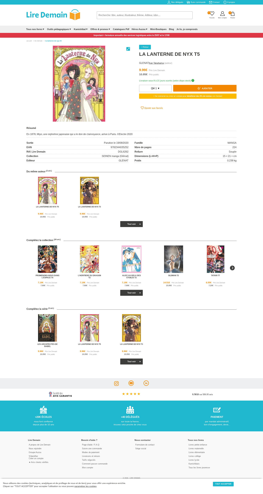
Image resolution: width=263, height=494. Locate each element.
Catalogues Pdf (121, 29)
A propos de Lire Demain (39, 445)
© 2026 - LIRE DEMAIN (131, 478)
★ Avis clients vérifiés (38, 462)
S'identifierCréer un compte (36, 457)
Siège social (140, 448)
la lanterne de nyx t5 (47, 207)
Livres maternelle (196, 448)
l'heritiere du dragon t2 (89, 276)
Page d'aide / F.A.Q (90, 445)
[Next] (232, 268)
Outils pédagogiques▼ (59, 29)
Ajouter (206, 88)
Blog (171, 29)
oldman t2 (173, 275)
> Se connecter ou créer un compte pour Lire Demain (187, 96)
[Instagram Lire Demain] (116, 385)
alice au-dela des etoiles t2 (131, 276)
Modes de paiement (90, 452)
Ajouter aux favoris (153, 108)
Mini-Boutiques (158, 29)
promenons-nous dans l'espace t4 (47, 276)
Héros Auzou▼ (140, 29)
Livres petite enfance (198, 445)
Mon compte (87, 467)
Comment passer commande (94, 464)
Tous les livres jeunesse (199, 467)
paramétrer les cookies (85, 486)
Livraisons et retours (91, 456)
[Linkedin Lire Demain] (146, 385)
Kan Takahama (156, 63)
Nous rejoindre (35, 448)
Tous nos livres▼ (35, 29)
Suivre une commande (92, 448)
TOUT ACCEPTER (223, 484)
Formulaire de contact (144, 445)
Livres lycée (194, 460)
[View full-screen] (128, 49)
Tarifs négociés (88, 460)
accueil (29, 41)
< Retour (145, 47)
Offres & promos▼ (100, 29)
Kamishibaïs (194, 464)
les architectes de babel (47, 345)
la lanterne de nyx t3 (89, 207)
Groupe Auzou (35, 452)
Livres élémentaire (197, 452)
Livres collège (195, 456)
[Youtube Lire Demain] (131, 385)
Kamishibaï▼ (81, 29)
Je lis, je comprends (187, 29)
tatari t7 (215, 275)
